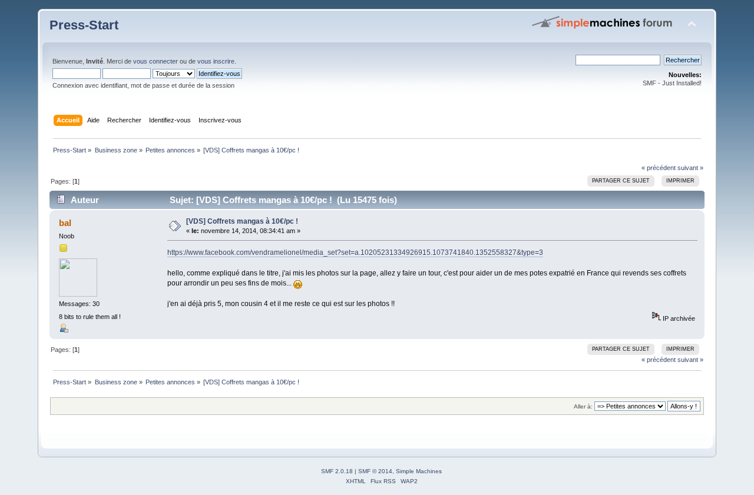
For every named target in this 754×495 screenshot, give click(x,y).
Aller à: (583, 406)
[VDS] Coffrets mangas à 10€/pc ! (242, 221)
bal (65, 223)
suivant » (690, 167)
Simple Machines (419, 471)
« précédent (658, 167)
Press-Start (83, 25)
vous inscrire (215, 61)
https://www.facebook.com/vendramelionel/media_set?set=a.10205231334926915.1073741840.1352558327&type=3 (355, 252)
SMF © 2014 (375, 471)
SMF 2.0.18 (337, 471)
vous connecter (155, 61)
